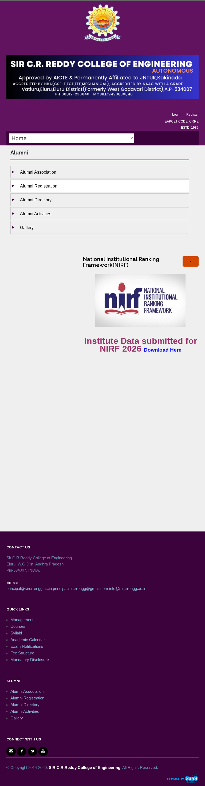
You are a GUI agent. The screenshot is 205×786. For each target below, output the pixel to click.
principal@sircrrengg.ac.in (29, 588)
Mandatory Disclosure (29, 659)
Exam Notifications (26, 646)
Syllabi (16, 633)
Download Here (163, 350)
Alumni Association (38, 172)
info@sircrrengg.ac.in (127, 588)
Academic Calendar (27, 639)
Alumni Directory (36, 199)
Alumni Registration (38, 186)
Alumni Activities (35, 213)
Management (21, 619)
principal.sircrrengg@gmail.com (80, 588)
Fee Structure (22, 653)
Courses (17, 626)
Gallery (27, 227)
